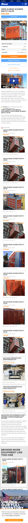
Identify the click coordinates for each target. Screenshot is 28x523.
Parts (25, 1)
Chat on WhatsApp (15, 70)
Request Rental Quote (14, 64)
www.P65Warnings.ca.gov (8, 108)
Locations (3, 1)
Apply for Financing (14, 60)
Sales (12, 1)
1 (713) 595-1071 (15, 68)
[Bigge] (4, 4)
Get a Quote (14, 56)
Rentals (19, 1)
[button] (14, 81)
